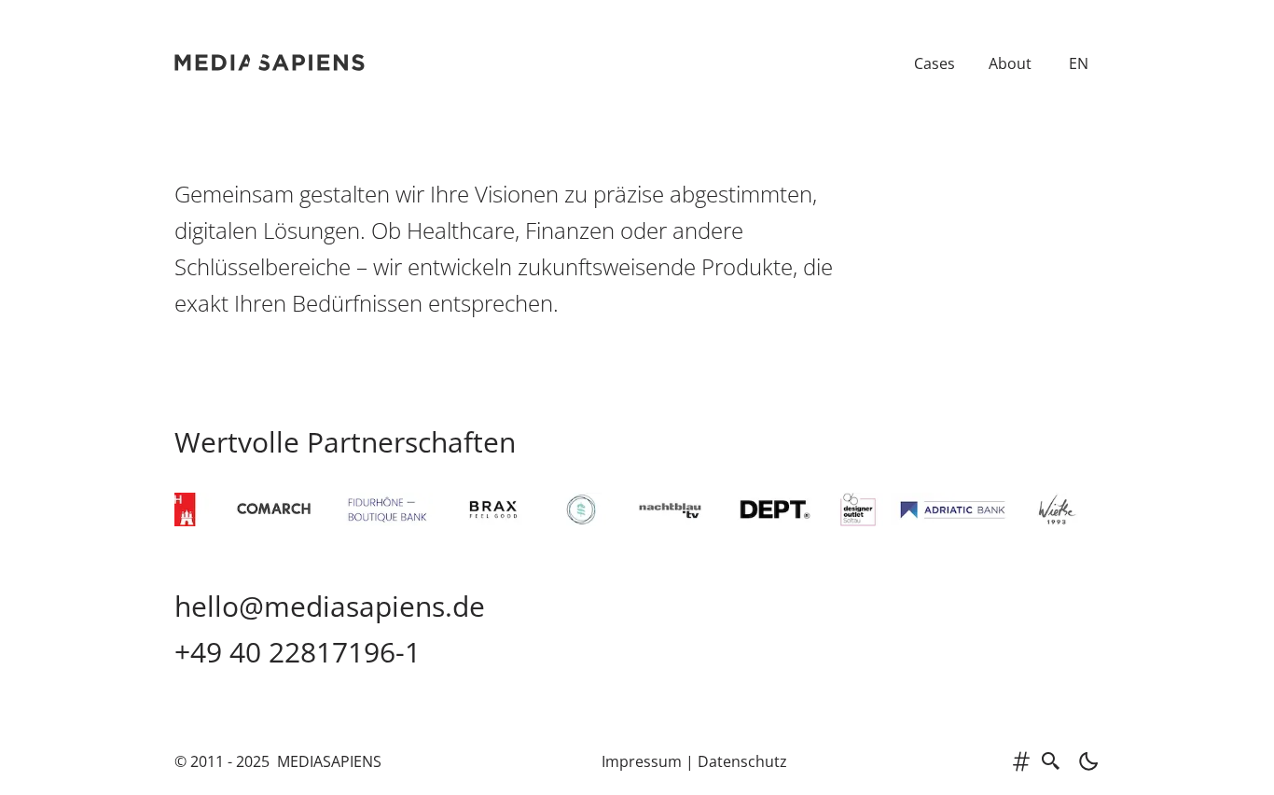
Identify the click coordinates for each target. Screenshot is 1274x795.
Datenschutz (742, 761)
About (1010, 63)
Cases (934, 63)
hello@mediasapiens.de (329, 606)
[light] (1083, 761)
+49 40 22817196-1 (297, 652)
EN (1078, 63)
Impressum (642, 761)
